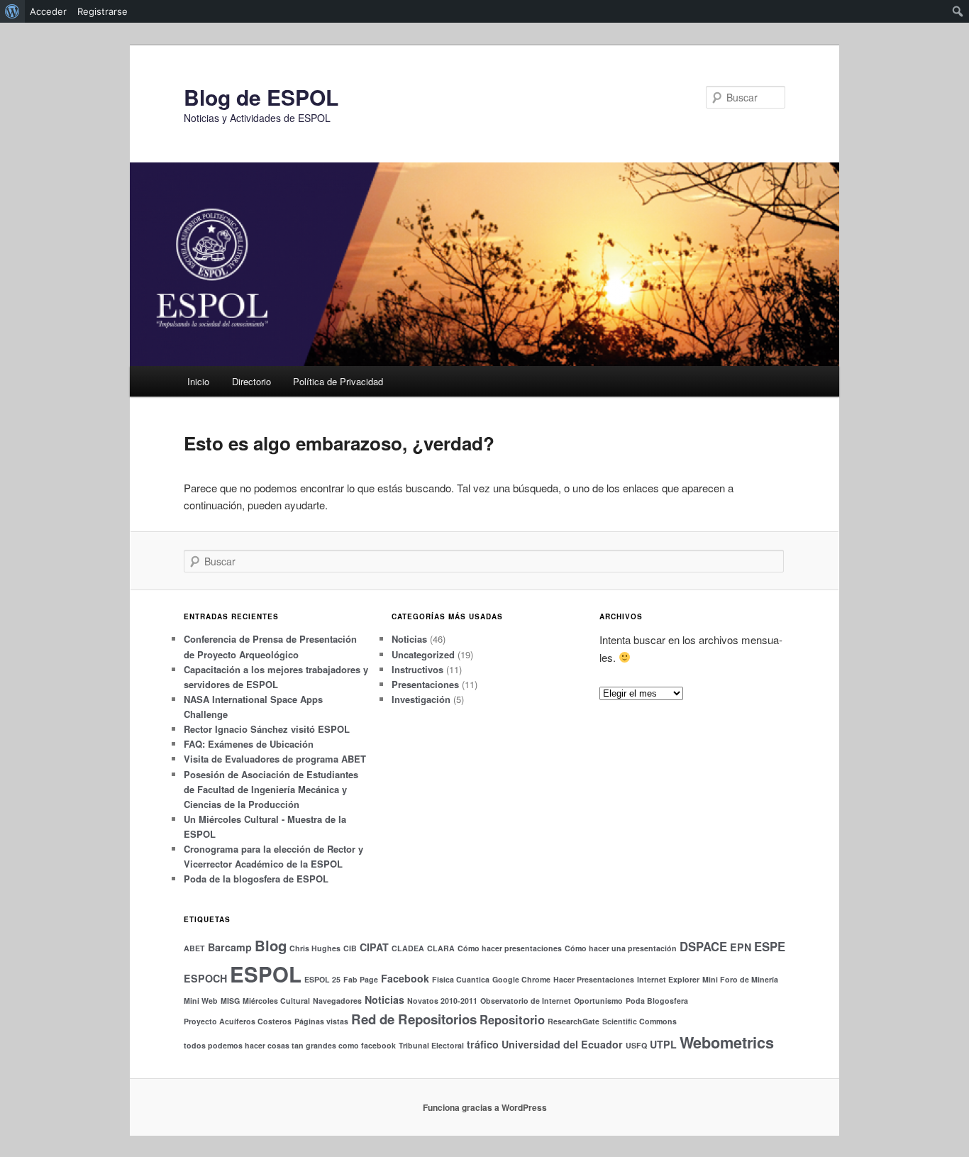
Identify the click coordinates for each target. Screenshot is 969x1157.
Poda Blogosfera (657, 1000)
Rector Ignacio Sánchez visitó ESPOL (267, 729)
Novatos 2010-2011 (442, 1000)
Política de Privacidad (338, 381)
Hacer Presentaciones (593, 979)
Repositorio (512, 1019)
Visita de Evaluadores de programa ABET (275, 758)
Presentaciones (425, 684)
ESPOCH (205, 978)
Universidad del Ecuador (562, 1044)
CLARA (441, 948)
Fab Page (360, 979)
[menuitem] (12, 11)
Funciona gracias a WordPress (485, 1107)
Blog (271, 945)
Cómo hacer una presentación (621, 948)
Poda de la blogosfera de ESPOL (256, 878)
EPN (740, 947)
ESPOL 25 (322, 979)
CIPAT (374, 947)
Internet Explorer (668, 979)
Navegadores (337, 1000)
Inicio (198, 381)
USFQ (636, 1045)
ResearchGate (573, 1021)
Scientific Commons (639, 1021)
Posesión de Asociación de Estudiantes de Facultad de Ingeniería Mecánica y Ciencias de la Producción (271, 789)
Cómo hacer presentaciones (510, 948)
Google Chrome (521, 979)
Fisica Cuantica (460, 979)
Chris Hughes (314, 948)
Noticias (409, 639)
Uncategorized (423, 654)
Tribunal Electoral (431, 1045)
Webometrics (727, 1042)
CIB (350, 948)
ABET (194, 948)
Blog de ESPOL (261, 97)
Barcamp (230, 947)
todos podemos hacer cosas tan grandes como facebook (290, 1045)
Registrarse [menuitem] (102, 11)
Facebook (405, 978)
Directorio (251, 381)
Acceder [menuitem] (48, 11)
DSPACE (703, 946)
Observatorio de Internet (525, 1000)
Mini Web (201, 1000)
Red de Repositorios (414, 1019)
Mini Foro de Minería (740, 979)
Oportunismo (598, 1000)
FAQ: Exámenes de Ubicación (249, 744)
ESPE (769, 946)
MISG (230, 1000)
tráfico (483, 1044)
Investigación (421, 699)
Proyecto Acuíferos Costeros (238, 1021)
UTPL (663, 1044)
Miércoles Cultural (276, 1000)
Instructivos (417, 669)
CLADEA (408, 948)
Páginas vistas (321, 1021)
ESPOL (265, 974)
